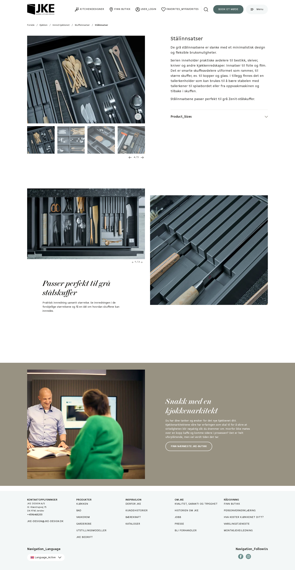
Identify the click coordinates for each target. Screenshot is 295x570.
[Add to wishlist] (140, 118)
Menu (259, 9)
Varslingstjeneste (237, 524)
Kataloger (132, 524)
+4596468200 (34, 514)
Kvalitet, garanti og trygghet (196, 504)
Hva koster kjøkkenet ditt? (244, 517)
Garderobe (84, 524)
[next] (142, 157)
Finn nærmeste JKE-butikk (189, 446)
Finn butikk (232, 504)
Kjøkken (82, 504)
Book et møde (228, 9)
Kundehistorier (136, 510)
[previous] (130, 157)
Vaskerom (83, 517)
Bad (78, 510)
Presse (179, 524)
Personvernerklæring (240, 510)
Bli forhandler (185, 530)
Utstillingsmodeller (91, 530)
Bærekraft (133, 517)
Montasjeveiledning (238, 530)
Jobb (178, 517)
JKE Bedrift (84, 537)
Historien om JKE (187, 510)
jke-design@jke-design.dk (45, 521)
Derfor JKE (133, 504)
